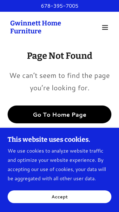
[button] (105, 27)
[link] (44, 31)
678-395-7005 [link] (59, 5)
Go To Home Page (59, 114)
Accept (59, 197)
